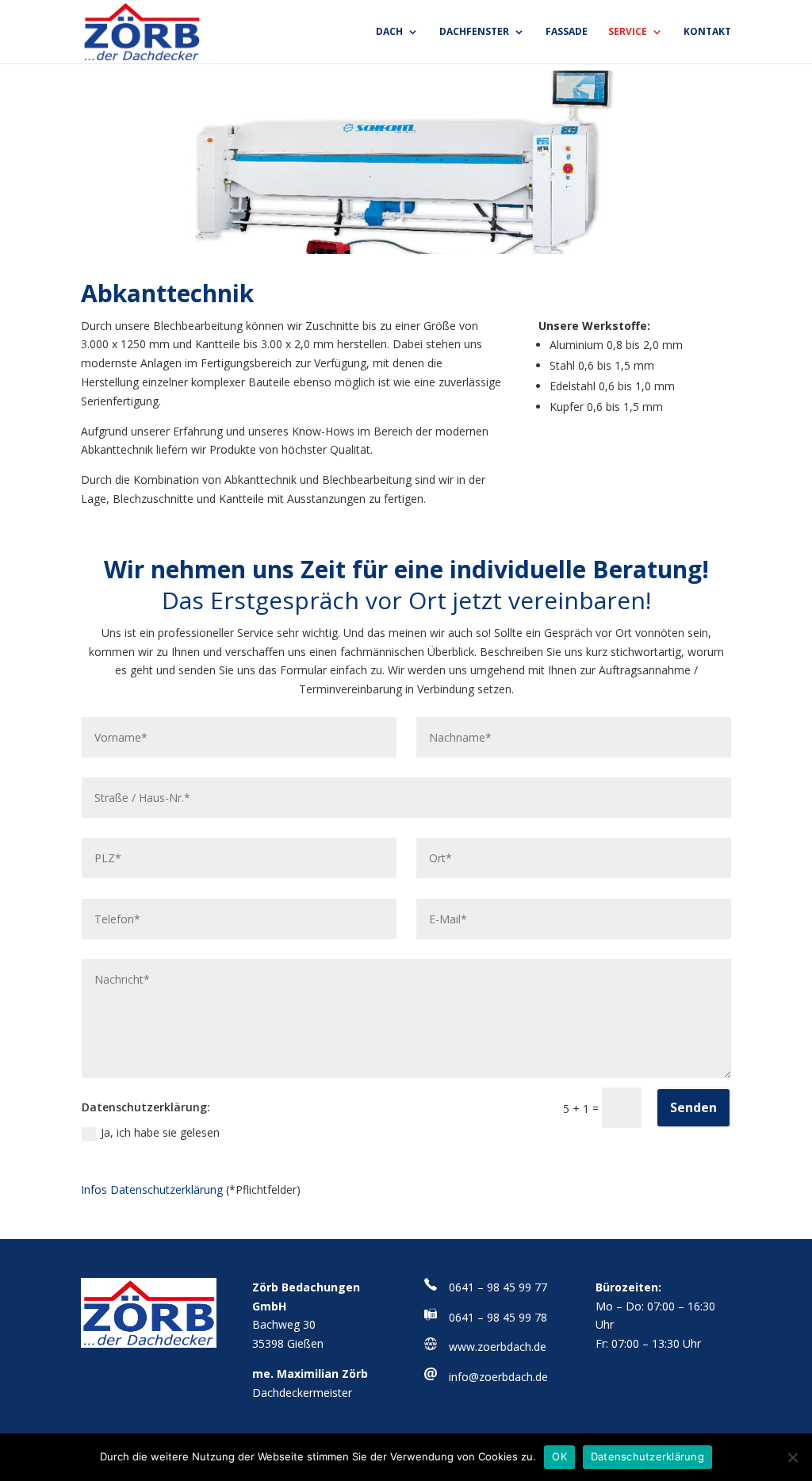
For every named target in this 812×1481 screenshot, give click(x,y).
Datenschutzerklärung (647, 1456)
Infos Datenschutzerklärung (152, 1189)
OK (559, 1456)
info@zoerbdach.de (498, 1376)
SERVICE (627, 32)
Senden (693, 1107)
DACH (389, 32)
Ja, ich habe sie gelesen (160, 1132)
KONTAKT (707, 32)
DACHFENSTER (474, 32)
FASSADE (567, 32)
